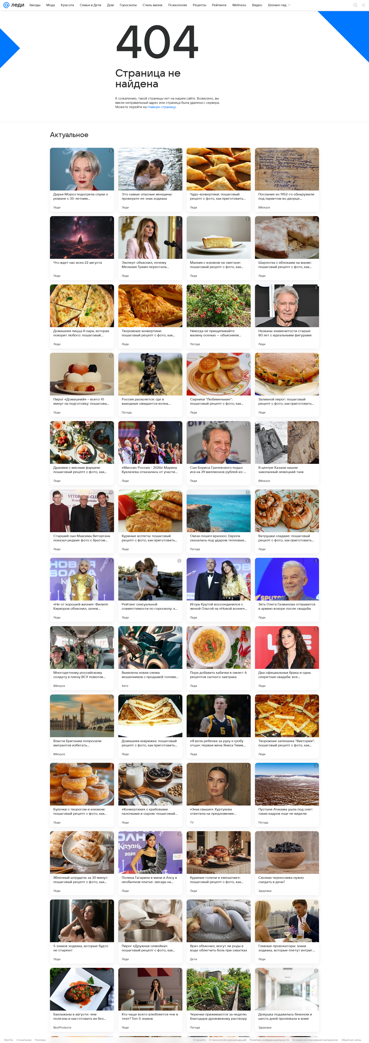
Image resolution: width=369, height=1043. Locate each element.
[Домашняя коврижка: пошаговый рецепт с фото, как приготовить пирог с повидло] (150, 726)
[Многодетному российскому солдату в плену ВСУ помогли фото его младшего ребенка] (82, 658)
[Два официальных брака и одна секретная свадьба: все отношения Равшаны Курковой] (287, 658)
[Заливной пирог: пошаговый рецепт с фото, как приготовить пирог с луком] (287, 385)
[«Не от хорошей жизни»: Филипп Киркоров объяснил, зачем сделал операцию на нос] (82, 590)
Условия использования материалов (315, 1040)
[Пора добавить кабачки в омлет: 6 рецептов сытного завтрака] (219, 658)
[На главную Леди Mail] (16, 5)
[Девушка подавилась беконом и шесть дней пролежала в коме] (287, 1000)
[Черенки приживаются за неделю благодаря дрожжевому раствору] (219, 1000)
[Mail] (6, 5)
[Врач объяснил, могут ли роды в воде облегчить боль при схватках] (219, 931)
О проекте (199, 1040)
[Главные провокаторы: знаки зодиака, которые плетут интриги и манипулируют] (287, 931)
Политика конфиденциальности (269, 1040)
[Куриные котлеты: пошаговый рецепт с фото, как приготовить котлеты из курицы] (150, 521)
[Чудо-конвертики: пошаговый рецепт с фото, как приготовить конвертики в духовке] (219, 180)
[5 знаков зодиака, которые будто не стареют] (82, 931)
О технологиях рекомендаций (227, 1040)
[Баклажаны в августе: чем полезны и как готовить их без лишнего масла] (82, 1000)
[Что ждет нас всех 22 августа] (82, 248)
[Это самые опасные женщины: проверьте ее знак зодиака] (150, 180)
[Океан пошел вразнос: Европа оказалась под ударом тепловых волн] (219, 521)
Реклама (40, 1040)
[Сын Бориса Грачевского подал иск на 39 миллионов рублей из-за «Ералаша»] (219, 453)
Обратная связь (351, 1040)
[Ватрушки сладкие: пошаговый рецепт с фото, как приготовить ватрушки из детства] (287, 521)
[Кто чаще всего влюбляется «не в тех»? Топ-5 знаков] (150, 1000)
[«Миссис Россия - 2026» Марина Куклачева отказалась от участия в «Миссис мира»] (150, 453)
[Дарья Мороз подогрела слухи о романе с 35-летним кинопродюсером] (82, 180)
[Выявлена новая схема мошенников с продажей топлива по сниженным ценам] (150, 658)
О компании (24, 1040)
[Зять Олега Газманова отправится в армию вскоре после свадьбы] (287, 590)
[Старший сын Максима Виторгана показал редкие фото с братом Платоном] (82, 521)
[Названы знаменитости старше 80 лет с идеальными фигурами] (287, 316)
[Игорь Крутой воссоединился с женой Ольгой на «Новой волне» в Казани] (219, 590)
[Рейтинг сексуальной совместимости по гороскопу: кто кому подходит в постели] (150, 590)
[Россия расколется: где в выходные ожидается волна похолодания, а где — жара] (150, 385)
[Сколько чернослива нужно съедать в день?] (287, 863)
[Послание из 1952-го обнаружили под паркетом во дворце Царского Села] (287, 180)
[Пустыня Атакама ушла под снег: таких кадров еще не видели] (287, 795)
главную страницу (161, 107)
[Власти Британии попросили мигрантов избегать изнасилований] (82, 726)
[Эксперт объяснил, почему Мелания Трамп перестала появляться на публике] (150, 248)
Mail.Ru (8, 1040)
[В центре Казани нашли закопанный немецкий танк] (287, 453)
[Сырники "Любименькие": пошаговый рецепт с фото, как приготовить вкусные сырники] (219, 385)
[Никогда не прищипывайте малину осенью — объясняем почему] (219, 316)
